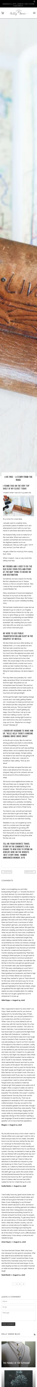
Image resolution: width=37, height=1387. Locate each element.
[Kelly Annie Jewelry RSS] (35, 1334)
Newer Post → (30, 872)
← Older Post (6, 872)
